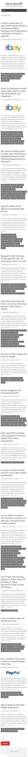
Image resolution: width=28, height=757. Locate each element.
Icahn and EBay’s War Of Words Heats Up (12, 619)
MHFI (20, 420)
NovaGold (17, 289)
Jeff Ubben (15, 193)
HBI (21, 241)
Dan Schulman (4, 462)
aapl (2, 330)
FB (22, 136)
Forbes (20, 418)
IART (14, 560)
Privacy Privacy (14, 751)
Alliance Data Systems (17, 187)
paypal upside (12, 380)
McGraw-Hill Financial (13, 420)
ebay (2, 74)
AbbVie (18, 498)
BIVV (22, 191)
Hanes (9, 241)
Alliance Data (20, 185)
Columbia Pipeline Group (7, 553)
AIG (21, 330)
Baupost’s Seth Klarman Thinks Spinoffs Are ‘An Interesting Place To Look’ (13, 258)
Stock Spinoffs (14, 3)
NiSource (21, 560)
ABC (2, 416)
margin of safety (22, 286)
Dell (16, 692)
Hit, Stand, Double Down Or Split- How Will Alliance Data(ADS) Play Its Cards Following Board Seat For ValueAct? (14, 156)
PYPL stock (19, 76)
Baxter (19, 546)
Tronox (19, 566)
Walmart (17, 143)
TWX (16, 425)
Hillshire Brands (10, 243)
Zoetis (2, 507)
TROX (23, 566)
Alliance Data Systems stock (7, 191)
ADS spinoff (7, 185)
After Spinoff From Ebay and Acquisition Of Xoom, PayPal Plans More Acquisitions (13, 437)
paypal (2, 76)
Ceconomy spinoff (11, 234)
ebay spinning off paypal (7, 557)
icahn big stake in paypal (6, 337)
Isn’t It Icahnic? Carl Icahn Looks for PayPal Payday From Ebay (13, 661)
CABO (24, 548)
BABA (20, 132)
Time (11, 423)
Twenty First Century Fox (18, 293)
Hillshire (3, 243)
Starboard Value (11, 78)
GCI (2, 560)
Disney (14, 416)
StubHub (18, 78)
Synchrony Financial (5, 198)
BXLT (2, 503)
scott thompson (5, 731)
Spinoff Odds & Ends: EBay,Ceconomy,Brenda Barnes (12, 209)
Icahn (12, 610)
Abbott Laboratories (6, 498)
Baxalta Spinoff (12, 546)
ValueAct (13, 198)
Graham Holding (8, 560)
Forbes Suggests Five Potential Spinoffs (11, 391)
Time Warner (21, 423)
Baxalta (13, 500)
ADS (2, 185)
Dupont (18, 553)
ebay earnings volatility (6, 239)
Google (7, 139)
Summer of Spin (11, 505)
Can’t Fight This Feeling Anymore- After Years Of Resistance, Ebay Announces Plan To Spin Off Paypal (13, 582)
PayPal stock (9, 76)
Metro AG (17, 243)
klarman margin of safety (19, 284)
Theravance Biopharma (6, 293)
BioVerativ (17, 191)
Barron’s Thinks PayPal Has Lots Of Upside (14, 355)
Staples (3, 382)
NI (17, 560)
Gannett (22, 557)
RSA (2, 423)
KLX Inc (12, 286)
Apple (24, 330)
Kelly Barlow (22, 193)
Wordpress (24, 755)
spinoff (15, 731)
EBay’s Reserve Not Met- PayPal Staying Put (13, 706)
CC (2, 551)
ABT (22, 498)
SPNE (21, 564)
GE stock (9, 193)
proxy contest (4, 141)
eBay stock (7, 74)
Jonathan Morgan (17, 503)
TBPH (13, 291)
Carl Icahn (12, 332)
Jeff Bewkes (4, 420)
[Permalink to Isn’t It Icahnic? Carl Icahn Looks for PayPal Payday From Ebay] (14, 676)
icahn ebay (16, 337)
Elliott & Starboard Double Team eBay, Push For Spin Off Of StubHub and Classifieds (14, 92)
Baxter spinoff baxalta (6, 548)
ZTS (6, 507)
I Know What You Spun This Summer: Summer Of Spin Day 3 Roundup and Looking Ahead (13, 519)
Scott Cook (17, 651)
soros (15, 346)
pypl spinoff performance (7, 346)
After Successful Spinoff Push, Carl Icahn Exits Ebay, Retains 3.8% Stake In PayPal (14, 305)
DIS (10, 416)
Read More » (22, 128)
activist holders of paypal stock (12, 330)
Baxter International (21, 500)
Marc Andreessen (5, 651)
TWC (12, 425)
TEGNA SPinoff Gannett (11, 566)
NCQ (2, 289)
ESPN (16, 418)
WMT (22, 143)
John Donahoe (15, 341)
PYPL (14, 76)
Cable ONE (18, 548)
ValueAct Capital (21, 198)
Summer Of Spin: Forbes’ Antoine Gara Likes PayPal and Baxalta (13, 473)
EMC (13, 418)
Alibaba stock (9, 132)
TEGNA (3, 566)
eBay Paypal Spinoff (17, 239)
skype (11, 731)
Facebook (18, 136)
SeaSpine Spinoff (14, 564)
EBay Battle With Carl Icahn (7, 646)
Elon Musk (3, 648)
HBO (24, 418)
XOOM (22, 462)
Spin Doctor (6, 214)
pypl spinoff (12, 196)
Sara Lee (3, 248)
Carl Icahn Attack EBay (12, 644)
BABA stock (4, 134)
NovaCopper (10, 289)
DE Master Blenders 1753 (7, 237)
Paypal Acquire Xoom (11, 562)
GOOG (2, 139)
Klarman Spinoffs (5, 286)
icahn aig (21, 335)
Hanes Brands (15, 241)
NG (5, 289)
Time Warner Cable (5, 425)
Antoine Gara (4, 500)
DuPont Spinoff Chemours (7, 555)
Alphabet (16, 132)
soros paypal (21, 346)
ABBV (13, 498)
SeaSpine (7, 564)
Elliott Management (19, 74)
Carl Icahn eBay (10, 692)
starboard (3, 78)
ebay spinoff (4, 241)
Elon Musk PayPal (11, 648)
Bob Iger (7, 416)
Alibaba (3, 132)
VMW (19, 425)
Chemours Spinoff (14, 551)
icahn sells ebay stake (6, 341)
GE (25, 191)
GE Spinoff (3, 193)
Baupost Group (4, 284)
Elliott (12, 74)
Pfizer (5, 505)
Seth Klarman (8, 291)
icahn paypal (14, 339)
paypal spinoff (4, 344)
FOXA (11, 284)
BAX (10, 500)
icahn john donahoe (5, 339)
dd (14, 553)
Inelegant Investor (7, 39)
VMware (24, 425)
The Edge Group (20, 505)
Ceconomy (3, 234)
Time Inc (15, 423)
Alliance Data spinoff (6, 187)
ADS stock (13, 185)
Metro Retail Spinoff (6, 246)
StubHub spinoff (5, 80)
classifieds (10, 134)
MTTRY (13, 246)
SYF (23, 196)
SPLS (22, 380)
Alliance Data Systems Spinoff (8, 189)
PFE (2, 505)
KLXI (16, 286)
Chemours (6, 551)
